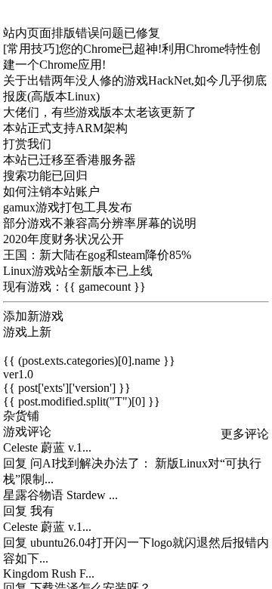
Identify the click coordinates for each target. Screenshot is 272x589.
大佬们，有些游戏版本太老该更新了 (99, 112)
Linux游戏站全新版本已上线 (78, 270)
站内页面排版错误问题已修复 (81, 32)
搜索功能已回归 (45, 175)
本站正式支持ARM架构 (65, 128)
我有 (42, 510)
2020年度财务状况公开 (63, 239)
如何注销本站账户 (51, 191)
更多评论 (245, 433)
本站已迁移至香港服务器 (69, 159)
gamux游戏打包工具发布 (67, 207)
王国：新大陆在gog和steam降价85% (97, 254)
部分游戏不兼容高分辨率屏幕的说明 (99, 223)
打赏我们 (27, 143)
